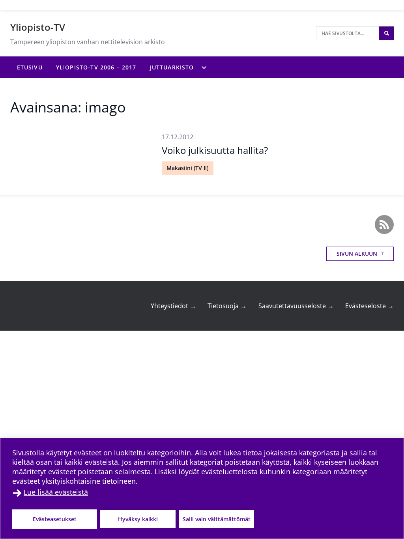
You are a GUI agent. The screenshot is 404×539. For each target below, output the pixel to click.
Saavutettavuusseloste (296, 305)
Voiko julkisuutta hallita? (215, 150)
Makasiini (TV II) (187, 168)
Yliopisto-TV (37, 27)
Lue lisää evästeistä (56, 492)
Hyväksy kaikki (138, 519)
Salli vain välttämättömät (217, 519)
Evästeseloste (369, 305)
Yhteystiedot (173, 305)
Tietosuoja (227, 305)
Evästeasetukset (55, 519)
